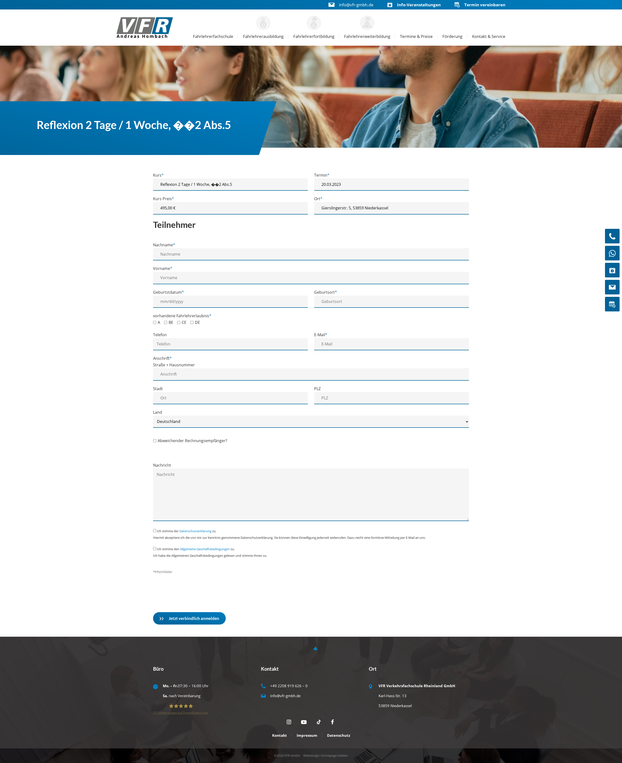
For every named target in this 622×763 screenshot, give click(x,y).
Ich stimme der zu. (186, 531)
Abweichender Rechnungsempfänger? (192, 440)
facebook (333, 722)
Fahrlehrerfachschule (213, 36)
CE (184, 322)
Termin (321, 175)
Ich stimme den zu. (196, 549)
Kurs (158, 175)
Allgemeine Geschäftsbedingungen (205, 549)
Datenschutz (338, 735)
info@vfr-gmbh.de (356, 5)
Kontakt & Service (488, 36)
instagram (288, 722)
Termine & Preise (416, 36)
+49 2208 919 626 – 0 (289, 685)
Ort (318, 198)
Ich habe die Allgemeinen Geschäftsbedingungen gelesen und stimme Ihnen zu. (210, 555)
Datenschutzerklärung (195, 531)
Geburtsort (325, 292)
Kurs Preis (163, 198)
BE (171, 322)
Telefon (160, 334)
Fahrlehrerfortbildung (313, 36)
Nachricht (162, 465)
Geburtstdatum (168, 292)
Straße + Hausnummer (174, 365)
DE (197, 322)
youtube (304, 722)
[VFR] (145, 27)
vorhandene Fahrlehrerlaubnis (182, 315)
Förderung (452, 36)
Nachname (164, 245)
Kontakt (279, 735)
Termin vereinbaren (484, 5)
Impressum (307, 735)
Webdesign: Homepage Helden (325, 755)
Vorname (162, 268)
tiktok (318, 722)
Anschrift (162, 358)
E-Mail (320, 334)
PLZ (317, 388)
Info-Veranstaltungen (419, 5)
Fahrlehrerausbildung (263, 36)
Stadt (158, 388)
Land (157, 412)
